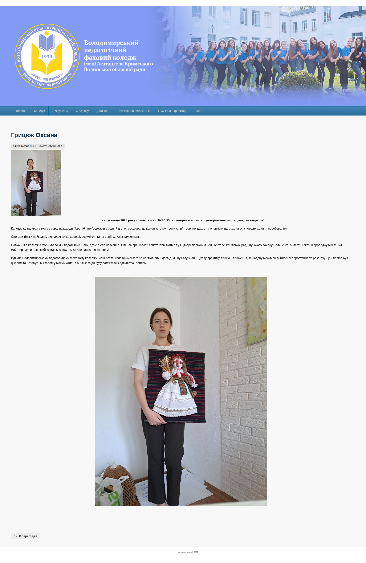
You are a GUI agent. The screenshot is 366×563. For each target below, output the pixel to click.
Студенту (82, 110)
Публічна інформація (173, 110)
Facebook (351, 16)
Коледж (39, 110)
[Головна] (8, 103)
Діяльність (103, 110)
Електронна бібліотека (135, 110)
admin (33, 146)
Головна (20, 110)
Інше (199, 110)
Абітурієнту (60, 110)
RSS (359, 16)
